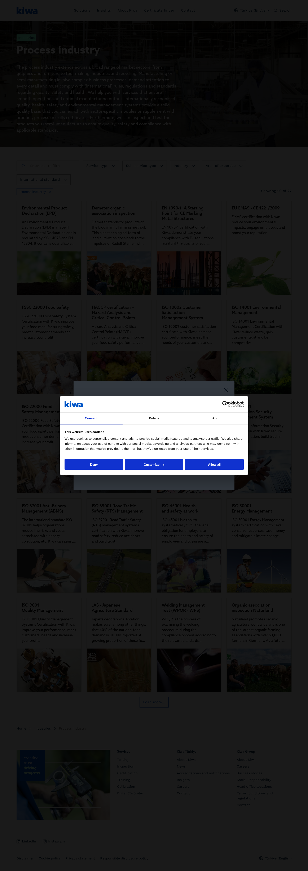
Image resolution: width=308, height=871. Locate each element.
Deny (94, 464)
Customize (151, 464)
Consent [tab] (91, 418)
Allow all (214, 464)
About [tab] (216, 418)
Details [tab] (154, 418)
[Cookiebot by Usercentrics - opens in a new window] (225, 404)
